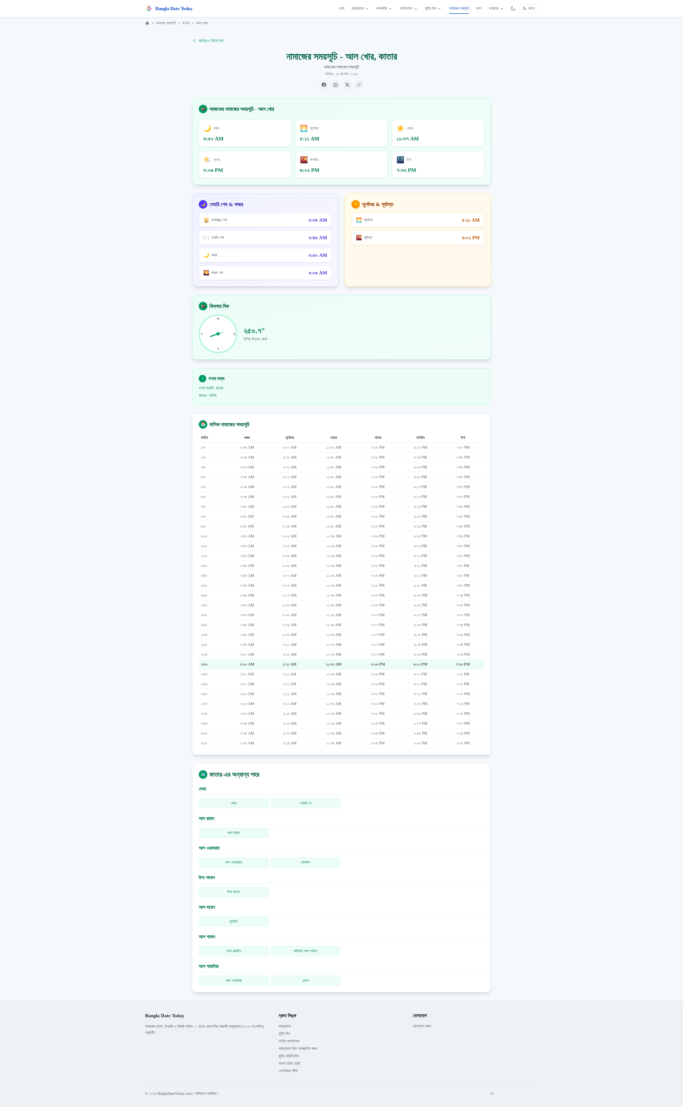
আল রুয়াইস (234, 951)
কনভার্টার (381, 8)
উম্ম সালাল (233, 892)
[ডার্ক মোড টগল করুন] (513, 8)
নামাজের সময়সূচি (459, 8)
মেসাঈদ (305, 862)
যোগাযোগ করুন (422, 1026)
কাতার (186, 23)
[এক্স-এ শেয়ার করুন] (347, 85)
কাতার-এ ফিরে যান (210, 40)
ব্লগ (479, 8)
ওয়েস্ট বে (305, 803)
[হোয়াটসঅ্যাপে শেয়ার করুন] (335, 85)
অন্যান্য (494, 8)
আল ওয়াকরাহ (233, 862)
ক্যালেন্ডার (358, 8)
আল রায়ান (233, 833)
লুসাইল (233, 921)
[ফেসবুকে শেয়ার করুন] (324, 85)
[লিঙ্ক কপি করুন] (359, 85)
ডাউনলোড (406, 8)
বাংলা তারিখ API (289, 1063)
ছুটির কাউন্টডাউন (289, 1056)
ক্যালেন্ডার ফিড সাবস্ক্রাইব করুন (298, 1049)
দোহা (234, 803)
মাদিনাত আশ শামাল (305, 951)
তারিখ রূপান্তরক (289, 1041)
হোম (341, 8)
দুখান (306, 981)
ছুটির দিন (430, 8)
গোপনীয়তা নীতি (288, 1071)
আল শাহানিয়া (234, 981)
